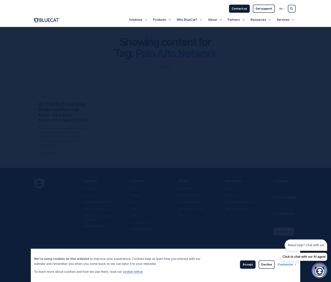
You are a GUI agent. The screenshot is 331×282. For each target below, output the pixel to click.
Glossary (231, 195)
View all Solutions (93, 226)
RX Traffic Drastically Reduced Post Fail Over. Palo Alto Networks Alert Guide (63, 112)
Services (283, 20)
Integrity (135, 195)
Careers (183, 215)
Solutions (135, 20)
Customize (285, 264)
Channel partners (188, 195)
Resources (258, 20)
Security (88, 195)
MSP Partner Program (190, 209)
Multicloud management (97, 202)
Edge (134, 209)
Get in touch (185, 188)
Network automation (94, 209)
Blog (228, 188)
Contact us (239, 8)
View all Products (141, 229)
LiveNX (135, 215)
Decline (266, 264)
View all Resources (237, 209)
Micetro (135, 202)
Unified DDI (89, 188)
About (212, 20)
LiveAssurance (139, 222)
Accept (248, 264)
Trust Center (287, 197)
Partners (234, 20)
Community (286, 213)
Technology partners (190, 202)
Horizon (135, 188)
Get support (264, 8)
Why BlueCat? (187, 20)
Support (283, 181)
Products (159, 20)
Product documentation (239, 202)
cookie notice (133, 272)
